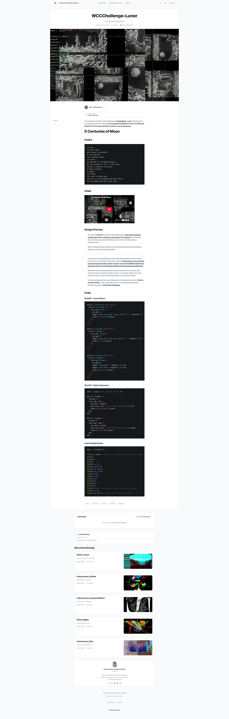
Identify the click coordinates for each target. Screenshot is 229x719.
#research (121, 504)
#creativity (112, 504)
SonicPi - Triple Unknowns (61, 139)
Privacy (115, 696)
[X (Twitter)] (104, 107)
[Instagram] (112, 683)
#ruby (87, 504)
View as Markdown (127, 25)
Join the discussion (144, 517)
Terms (120, 696)
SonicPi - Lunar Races (60, 137)
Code (54, 134)
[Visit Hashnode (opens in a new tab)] (114, 710)
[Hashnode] (117, 683)
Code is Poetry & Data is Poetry (68, 3)
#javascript (95, 504)
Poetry (55, 127)
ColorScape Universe (115, 3)
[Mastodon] (120, 683)
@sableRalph (121, 121)
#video (104, 504)
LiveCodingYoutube (59, 142)
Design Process (57, 132)
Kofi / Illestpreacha (95, 107)
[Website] (114, 683)
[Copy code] (142, 146)
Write (172, 3)
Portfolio (127, 3)
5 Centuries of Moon (59, 124)
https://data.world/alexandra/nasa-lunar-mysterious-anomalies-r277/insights (114, 236)
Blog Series (102, 3)
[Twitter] (109, 683)
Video (54, 129)
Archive (109, 696)
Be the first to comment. (120, 523)
